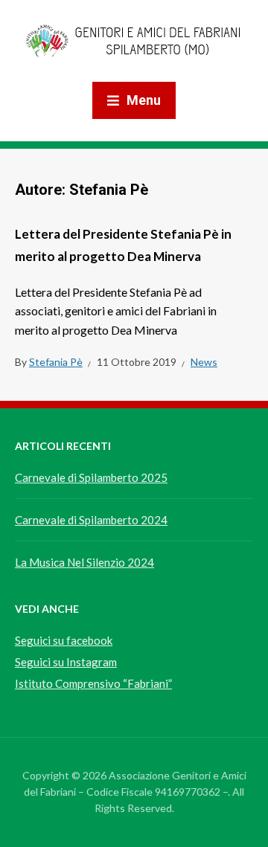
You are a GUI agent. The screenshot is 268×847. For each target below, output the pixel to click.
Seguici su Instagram (66, 662)
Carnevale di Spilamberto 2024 (91, 519)
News (204, 361)
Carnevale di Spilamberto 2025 (91, 477)
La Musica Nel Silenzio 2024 (84, 562)
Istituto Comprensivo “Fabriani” (93, 683)
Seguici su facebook (63, 640)
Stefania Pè (56, 361)
